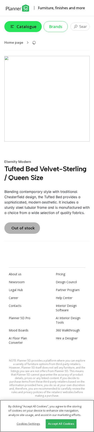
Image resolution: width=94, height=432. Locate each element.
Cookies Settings (28, 424)
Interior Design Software (66, 308)
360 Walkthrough (68, 330)
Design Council (66, 282)
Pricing (60, 274)
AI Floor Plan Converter (18, 340)
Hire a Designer (67, 338)
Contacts (15, 306)
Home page (13, 42)
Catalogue (27, 26)
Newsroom (17, 282)
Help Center (64, 298)
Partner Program (68, 290)
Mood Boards (18, 330)
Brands (55, 26)
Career (13, 298)
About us (15, 274)
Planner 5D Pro (19, 318)
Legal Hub (16, 290)
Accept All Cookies (61, 424)
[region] (47, 416)
